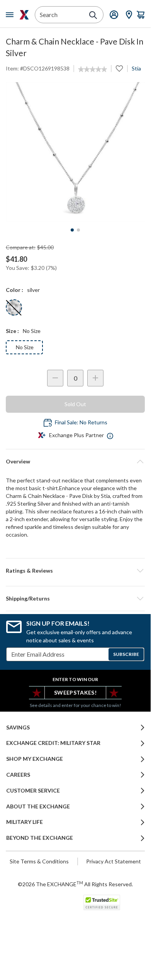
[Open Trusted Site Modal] (101, 902)
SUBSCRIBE (126, 654)
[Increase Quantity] (95, 378)
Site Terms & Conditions (39, 861)
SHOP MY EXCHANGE (34, 759)
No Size (25, 347)
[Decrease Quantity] (55, 378)
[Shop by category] (11, 14)
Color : (14, 290)
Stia (136, 68)
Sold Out (75, 404)
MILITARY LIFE (24, 822)
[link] (92, 69)
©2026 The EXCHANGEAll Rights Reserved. (75, 883)
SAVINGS (18, 727)
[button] (75, 571)
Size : (12, 331)
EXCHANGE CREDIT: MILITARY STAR (53, 743)
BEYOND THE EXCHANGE (39, 838)
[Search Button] (93, 15)
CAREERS (18, 775)
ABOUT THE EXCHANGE (38, 806)
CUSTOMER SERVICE (33, 791)
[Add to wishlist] (119, 68)
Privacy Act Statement (113, 861)
